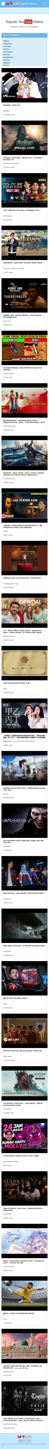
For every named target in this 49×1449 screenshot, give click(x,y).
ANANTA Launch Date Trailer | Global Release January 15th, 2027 (24, 789)
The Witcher (7, 1109)
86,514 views (7, 1165)
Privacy (28, 1440)
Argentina (7, 43)
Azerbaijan (7, 51)
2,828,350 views (8, 955)
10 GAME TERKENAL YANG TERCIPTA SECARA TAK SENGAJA (22, 369)
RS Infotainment (9, 479)
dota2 (5, 689)
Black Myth (7, 951)
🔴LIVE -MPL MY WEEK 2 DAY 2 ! (15, 998)
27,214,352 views (9, 1060)
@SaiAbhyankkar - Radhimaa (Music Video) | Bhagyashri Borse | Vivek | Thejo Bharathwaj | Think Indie (24, 421)
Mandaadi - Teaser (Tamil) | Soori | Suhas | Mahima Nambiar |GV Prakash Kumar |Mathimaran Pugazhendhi (23, 474)
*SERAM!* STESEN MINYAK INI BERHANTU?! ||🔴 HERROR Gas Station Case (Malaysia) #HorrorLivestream (22, 527)
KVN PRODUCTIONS (10, 1424)
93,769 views (7, 325)
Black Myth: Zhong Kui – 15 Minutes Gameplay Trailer (24, 946)
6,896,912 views (8, 640)
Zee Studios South (9, 636)
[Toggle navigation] (44, 3)
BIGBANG (6, 111)
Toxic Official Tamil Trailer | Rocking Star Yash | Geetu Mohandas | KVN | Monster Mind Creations (23, 1419)
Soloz (5, 1319)
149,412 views (8, 903)
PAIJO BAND (7, 1214)
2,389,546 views (8, 588)
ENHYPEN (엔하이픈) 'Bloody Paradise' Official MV (22, 1051)
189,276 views (8, 535)
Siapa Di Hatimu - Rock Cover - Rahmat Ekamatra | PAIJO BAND (23, 1209)
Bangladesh (8, 57)
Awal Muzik (7, 899)
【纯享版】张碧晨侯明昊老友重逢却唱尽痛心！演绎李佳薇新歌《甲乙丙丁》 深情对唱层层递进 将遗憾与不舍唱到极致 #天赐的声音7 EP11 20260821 (24, 737)
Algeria (6, 41)
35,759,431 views (9, 167)
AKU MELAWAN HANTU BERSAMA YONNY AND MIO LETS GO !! (23, 842)
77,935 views (7, 1323)
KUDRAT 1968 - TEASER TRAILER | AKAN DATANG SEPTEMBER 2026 (22, 316)
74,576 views (7, 1375)
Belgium (6, 62)
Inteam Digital (8, 1372)
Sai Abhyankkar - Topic (11, 584)
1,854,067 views (8, 482)
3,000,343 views (8, 693)
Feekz (5, 1004)
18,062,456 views (9, 1428)
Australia (7, 46)
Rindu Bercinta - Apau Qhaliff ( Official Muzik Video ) (23, 893)
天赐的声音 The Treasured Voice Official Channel (19, 741)
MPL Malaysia (8, 216)
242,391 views (8, 272)
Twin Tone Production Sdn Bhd (13, 268)
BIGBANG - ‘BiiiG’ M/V (11, 105)
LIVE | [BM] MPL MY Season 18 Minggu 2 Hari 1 (21, 210)
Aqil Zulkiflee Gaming (10, 1162)
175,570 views (8, 377)
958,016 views (8, 1218)
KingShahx (7, 846)
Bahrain (6, 54)
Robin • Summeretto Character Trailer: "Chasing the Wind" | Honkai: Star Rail (23, 1262)
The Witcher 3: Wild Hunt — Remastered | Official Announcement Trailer (22, 1104)
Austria (6, 49)
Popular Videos (28, 3)
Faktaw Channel (8, 374)
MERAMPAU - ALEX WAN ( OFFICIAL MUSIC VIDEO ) (23, 263)
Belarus (6, 60)
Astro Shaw (7, 321)
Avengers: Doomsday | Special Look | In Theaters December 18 (23, 159)
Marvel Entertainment (10, 163)
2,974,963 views (8, 798)
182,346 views (8, 1008)
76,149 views (7, 850)
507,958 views (8, 220)
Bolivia (6, 65)
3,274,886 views (8, 1113)
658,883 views (8, 745)
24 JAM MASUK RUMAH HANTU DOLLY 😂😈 (20, 1156)
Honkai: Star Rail (8, 1267)
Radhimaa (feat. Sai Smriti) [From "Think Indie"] (22, 578)
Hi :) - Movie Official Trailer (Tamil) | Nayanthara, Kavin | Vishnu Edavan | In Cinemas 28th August (22, 631)
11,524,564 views (9, 115)
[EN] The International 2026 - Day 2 (17, 683)
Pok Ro (5, 531)
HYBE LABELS (7, 1056)
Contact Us (21, 1440)
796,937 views (8, 1270)
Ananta (5, 794)
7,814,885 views (8, 430)
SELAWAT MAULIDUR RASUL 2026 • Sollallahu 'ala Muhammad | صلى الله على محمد (22, 1367)
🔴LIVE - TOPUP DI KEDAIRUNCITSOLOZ (18, 1313)
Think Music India (9, 426)
